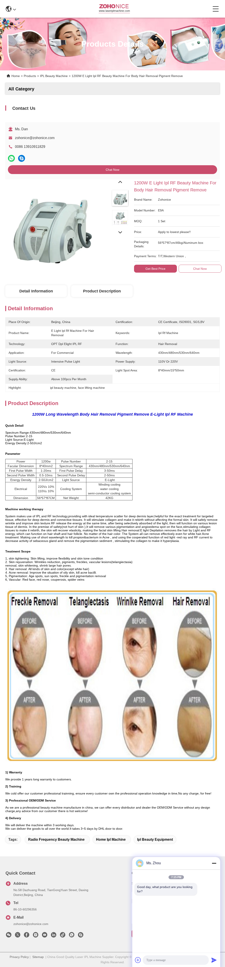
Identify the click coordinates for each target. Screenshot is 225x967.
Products (30, 76)
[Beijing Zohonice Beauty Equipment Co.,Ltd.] (114, 8)
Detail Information (36, 291)
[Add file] (138, 960)
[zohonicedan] (81, 936)
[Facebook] (27, 936)
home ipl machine (111, 839)
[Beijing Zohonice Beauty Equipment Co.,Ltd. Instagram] (36, 936)
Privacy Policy (19, 957)
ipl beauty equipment (155, 839)
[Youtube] (45, 936)
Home (15, 76)
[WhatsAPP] (11, 158)
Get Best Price (155, 268)
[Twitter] (18, 936)
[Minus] (214, 863)
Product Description (102, 291)
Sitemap (38, 957)
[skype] (21, 158)
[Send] (214, 960)
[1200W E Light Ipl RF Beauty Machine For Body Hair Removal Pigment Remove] (50, 224)
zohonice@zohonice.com (34, 138)
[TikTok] (63, 936)
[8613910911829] (72, 936)
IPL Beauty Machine (54, 76)
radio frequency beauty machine (56, 839)
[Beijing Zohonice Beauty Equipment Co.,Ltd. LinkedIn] (54, 936)
